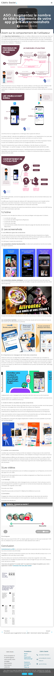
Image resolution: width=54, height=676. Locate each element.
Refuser (30, 673)
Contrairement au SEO (8, 549)
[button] (51, 3)
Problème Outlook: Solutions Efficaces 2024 (4, 595)
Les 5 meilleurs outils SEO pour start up (7, 608)
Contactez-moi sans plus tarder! (22, 565)
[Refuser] (52, 672)
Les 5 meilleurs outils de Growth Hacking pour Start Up (14, 597)
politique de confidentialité (45, 671)
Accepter (24, 673)
